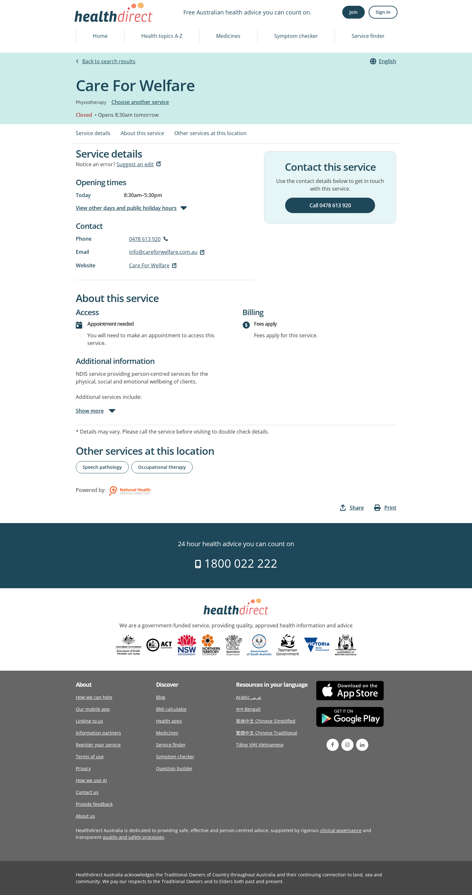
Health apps (169, 721)
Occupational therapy (162, 467)
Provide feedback (94, 804)
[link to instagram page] (347, 745)
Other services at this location (210, 133)
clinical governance (341, 830)
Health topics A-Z (161, 35)
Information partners (98, 733)
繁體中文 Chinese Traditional (266, 733)
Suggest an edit (135, 164)
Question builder (174, 768)
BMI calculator (171, 709)
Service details (93, 133)
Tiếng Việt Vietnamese (260, 745)
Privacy (83, 768)
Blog (160, 697)
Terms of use (90, 756)
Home (100, 35)
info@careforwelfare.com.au (163, 251)
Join (353, 12)
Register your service (98, 745)
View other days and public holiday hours (126, 207)
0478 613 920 (145, 239)
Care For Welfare (149, 265)
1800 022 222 (239, 563)
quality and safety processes (133, 837)
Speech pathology (102, 467)
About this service (142, 133)
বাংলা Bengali (248, 709)
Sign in (383, 12)
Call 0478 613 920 (330, 205)
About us (85, 816)
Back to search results (108, 61)
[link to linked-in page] (362, 745)
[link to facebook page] (333, 745)
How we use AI (91, 780)
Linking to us (89, 721)
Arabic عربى (248, 697)
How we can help (94, 697)
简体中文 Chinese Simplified (265, 721)
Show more (90, 410)
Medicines (228, 35)
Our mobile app (93, 709)
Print (390, 507)
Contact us (87, 792)
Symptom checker (296, 35)
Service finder (368, 35)
